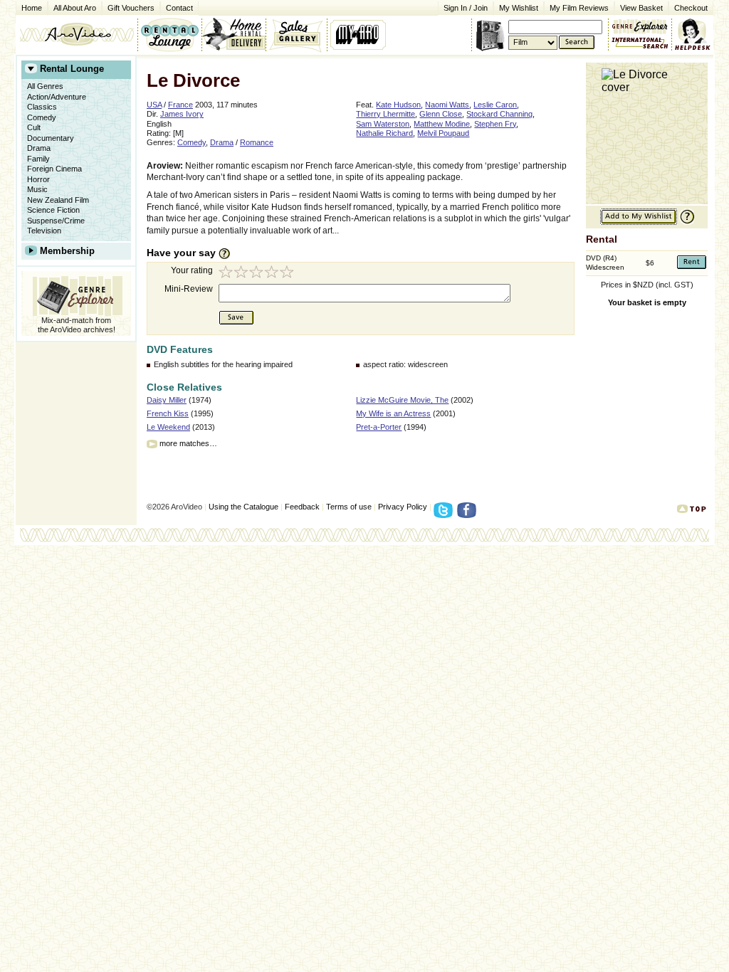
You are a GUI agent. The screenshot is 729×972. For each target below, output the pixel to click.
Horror (38, 179)
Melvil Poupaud (443, 133)
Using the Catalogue (243, 506)
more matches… (188, 443)
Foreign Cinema (54, 168)
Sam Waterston (382, 124)
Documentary (50, 138)
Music (37, 189)
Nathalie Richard (384, 133)
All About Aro (74, 8)
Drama (39, 148)
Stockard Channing (499, 114)
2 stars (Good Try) (242, 273)
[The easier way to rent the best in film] (233, 34)
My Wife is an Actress (393, 413)
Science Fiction (53, 210)
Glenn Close (440, 114)
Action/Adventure (56, 97)
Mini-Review (188, 289)
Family (38, 158)
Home (31, 8)
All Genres (45, 86)
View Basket (638, 6)
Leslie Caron (495, 104)
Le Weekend (168, 427)
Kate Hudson (398, 104)
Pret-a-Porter (379, 427)
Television (44, 230)
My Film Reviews (579, 8)
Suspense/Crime (56, 220)
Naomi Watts (447, 104)
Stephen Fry (495, 124)
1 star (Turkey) (226, 273)
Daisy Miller (167, 400)
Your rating (192, 270)
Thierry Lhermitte (385, 114)
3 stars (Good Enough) (258, 273)
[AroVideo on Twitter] (445, 514)
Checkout (691, 8)
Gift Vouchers (130, 8)
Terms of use (349, 506)
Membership (67, 250)
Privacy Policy (402, 506)
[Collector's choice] (296, 34)
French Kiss (168, 413)
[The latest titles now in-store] (169, 34)
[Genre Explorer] (76, 293)
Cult (34, 127)
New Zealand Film (58, 200)
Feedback (302, 506)
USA (154, 104)
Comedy (41, 117)
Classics (42, 106)
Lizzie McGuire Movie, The (402, 400)
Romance (256, 142)
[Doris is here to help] (693, 34)
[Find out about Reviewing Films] (228, 253)
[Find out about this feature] (685, 222)
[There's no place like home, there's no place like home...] (76, 34)
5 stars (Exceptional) (289, 273)
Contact (176, 6)
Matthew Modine (442, 124)
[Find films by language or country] (640, 43)
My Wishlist (518, 8)
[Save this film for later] (638, 222)
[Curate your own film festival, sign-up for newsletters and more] (359, 34)
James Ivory (182, 114)
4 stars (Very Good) (273, 273)
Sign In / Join (466, 8)
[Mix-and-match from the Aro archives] (640, 25)
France (180, 104)
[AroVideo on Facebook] (469, 514)
